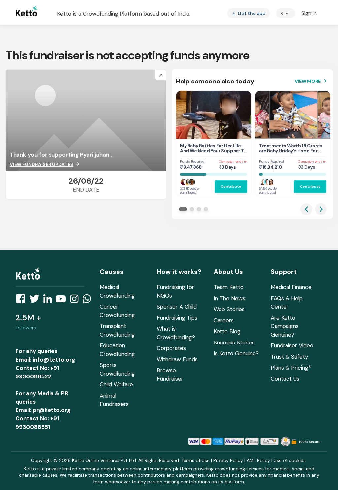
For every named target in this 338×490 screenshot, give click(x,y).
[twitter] (36, 300)
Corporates (171, 348)
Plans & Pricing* (291, 367)
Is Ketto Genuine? (236, 353)
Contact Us (285, 378)
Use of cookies (289, 460)
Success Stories (234, 342)
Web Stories (229, 309)
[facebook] (22, 300)
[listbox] (248, 13)
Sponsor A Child (177, 306)
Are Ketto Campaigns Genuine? (285, 326)
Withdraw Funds (177, 359)
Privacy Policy (228, 460)
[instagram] (76, 300)
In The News (229, 298)
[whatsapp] (89, 300)
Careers (224, 320)
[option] (285, 13)
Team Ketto (229, 287)
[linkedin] (49, 300)
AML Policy (258, 460)
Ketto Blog (227, 331)
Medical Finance (291, 287)
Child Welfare (116, 384)
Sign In (309, 13)
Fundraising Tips (177, 317)
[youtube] (63, 300)
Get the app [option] (248, 13)
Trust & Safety (289, 356)
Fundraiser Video (292, 345)
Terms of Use (195, 460)
